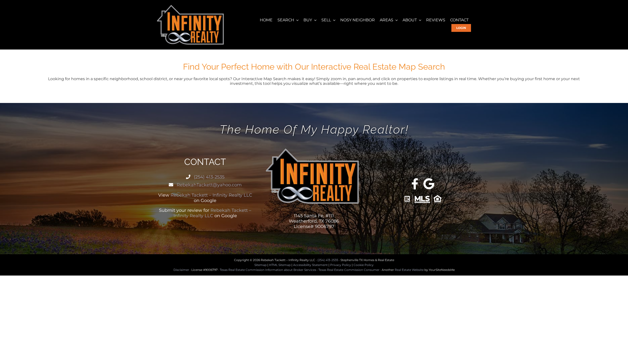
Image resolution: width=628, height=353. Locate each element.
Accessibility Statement (310, 265)
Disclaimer (181, 270)
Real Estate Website (409, 270)
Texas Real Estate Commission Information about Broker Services (268, 270)
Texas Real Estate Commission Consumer (348, 270)
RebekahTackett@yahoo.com (208, 185)
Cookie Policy (363, 265)
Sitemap (260, 265)
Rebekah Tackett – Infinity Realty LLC (211, 195)
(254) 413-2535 (208, 177)
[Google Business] (428, 183)
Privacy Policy (340, 265)
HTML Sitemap (280, 265)
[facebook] (415, 183)
